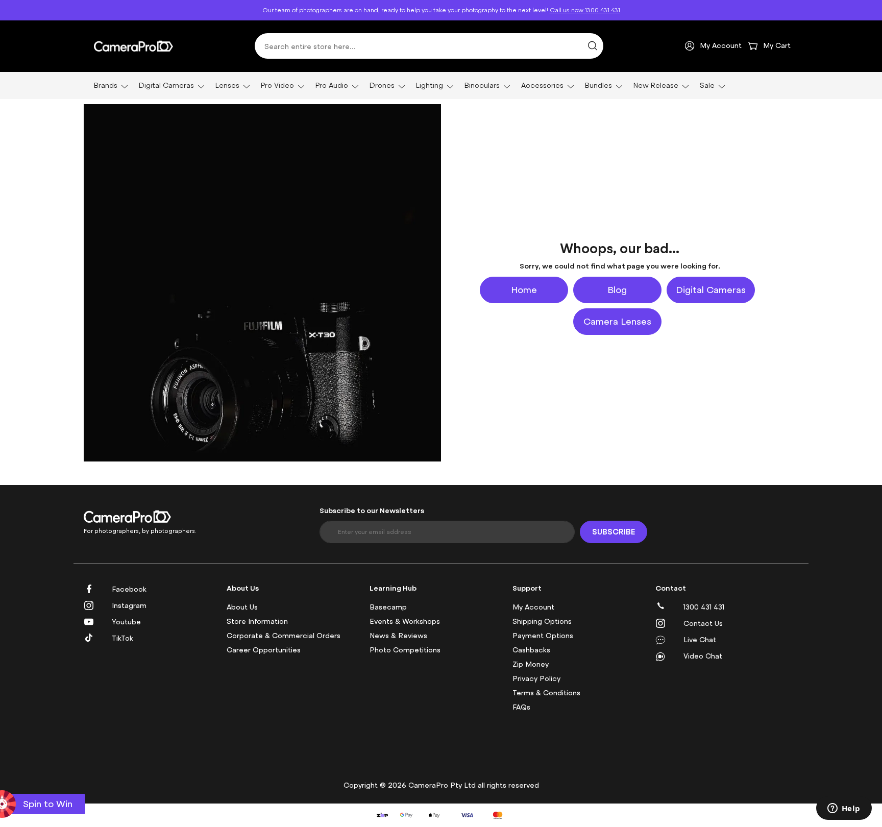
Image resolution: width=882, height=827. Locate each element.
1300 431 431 (703, 607)
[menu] (441, 85)
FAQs (521, 707)
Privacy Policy (536, 678)
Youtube (126, 622)
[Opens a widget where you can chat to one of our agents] (844, 809)
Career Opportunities (264, 650)
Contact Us (703, 623)
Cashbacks (531, 650)
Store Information (257, 621)
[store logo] (133, 46)
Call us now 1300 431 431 (585, 10)
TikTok (122, 638)
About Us (242, 607)
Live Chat (699, 640)
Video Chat (702, 656)
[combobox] (429, 46)
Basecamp (388, 607)
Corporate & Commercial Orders (283, 635)
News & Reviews (398, 635)
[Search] (592, 46)
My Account (533, 607)
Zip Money (530, 664)
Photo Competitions (405, 650)
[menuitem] (108, 85)
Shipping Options (542, 621)
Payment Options (542, 635)
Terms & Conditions (546, 693)
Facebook (129, 589)
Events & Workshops (405, 621)
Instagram (129, 605)
